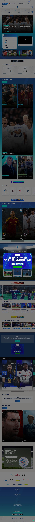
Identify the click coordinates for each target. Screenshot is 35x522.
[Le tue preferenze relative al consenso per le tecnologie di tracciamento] (33, 520)
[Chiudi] (30, 254)
